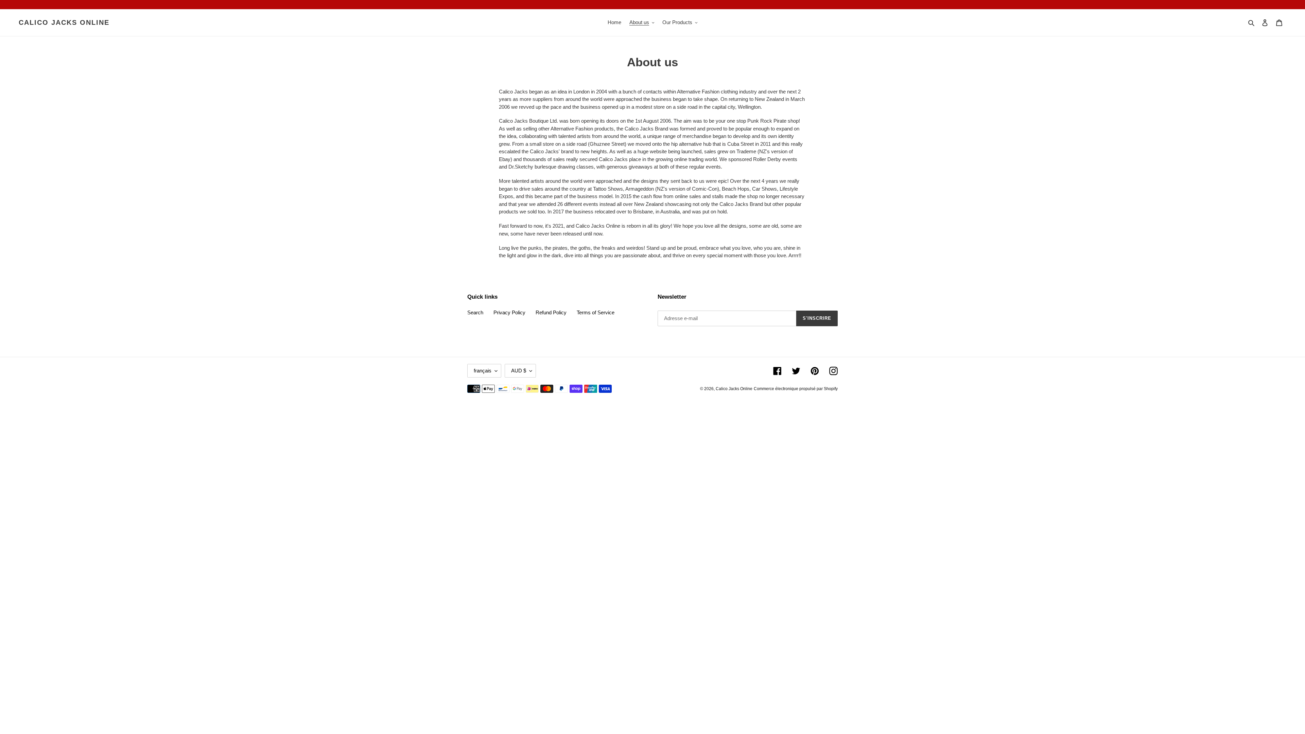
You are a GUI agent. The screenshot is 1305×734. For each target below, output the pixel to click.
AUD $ (518, 370)
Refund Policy (551, 312)
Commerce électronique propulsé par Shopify (796, 388)
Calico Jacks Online (64, 22)
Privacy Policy (509, 312)
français (482, 370)
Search (475, 312)
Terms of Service (595, 312)
